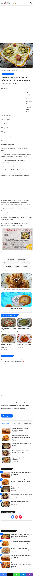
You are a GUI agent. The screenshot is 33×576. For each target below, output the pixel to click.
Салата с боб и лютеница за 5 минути (24, 345)
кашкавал (21, 259)
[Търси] (31, 3)
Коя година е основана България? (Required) (13, 408)
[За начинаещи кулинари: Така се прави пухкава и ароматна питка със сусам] (6, 438)
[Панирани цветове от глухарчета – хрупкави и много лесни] (8, 338)
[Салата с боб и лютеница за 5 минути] (24, 338)
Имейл (3, 389)
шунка (17, 266)
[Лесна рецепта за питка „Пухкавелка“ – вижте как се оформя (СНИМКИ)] (5, 536)
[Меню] (2, 3)
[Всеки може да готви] (10, 2)
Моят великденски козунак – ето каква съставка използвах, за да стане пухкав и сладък (21, 564)
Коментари (27, 423)
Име (2, 382)
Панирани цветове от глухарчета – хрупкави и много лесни (7, 345)
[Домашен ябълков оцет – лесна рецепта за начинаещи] (6, 431)
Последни (17, 423)
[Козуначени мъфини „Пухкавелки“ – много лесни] (6, 460)
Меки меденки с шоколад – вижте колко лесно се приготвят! (20, 451)
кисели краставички (11, 263)
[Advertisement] (16, 24)
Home (4, 70)
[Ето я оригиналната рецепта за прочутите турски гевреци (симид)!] (5, 550)
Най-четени (5, 423)
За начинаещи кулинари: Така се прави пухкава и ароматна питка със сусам (21, 437)
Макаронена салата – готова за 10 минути (8, 329)
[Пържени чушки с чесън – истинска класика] (24, 322)
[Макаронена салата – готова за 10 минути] (8, 322)
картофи (11, 259)
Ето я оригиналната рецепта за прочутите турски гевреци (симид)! (20, 549)
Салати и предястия (12, 70)
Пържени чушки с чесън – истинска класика (23, 329)
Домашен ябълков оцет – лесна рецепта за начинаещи (20, 429)
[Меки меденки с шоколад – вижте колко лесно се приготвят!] (6, 453)
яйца (25, 266)
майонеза (25, 263)
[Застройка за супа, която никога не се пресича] (6, 446)
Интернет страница (6, 396)
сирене (9, 266)
